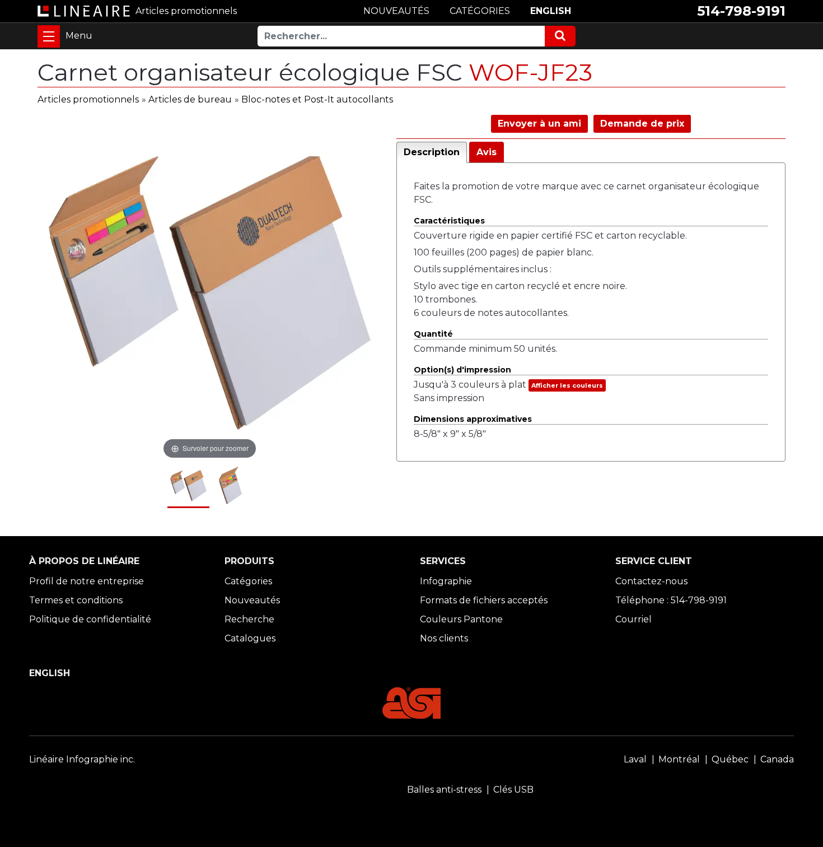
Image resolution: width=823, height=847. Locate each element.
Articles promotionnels (88, 99)
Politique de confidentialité (90, 619)
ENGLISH (550, 11)
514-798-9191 (741, 11)
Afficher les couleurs (567, 385)
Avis (486, 152)
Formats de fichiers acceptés (484, 600)
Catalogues (250, 638)
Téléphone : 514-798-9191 (671, 600)
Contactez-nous (651, 581)
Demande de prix (642, 123)
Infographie (446, 581)
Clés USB (513, 789)
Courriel (633, 619)
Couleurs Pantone (461, 619)
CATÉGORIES (480, 11)
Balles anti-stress (444, 789)
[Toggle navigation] (49, 36)
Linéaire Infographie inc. (82, 759)
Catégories (248, 581)
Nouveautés (252, 600)
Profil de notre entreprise (86, 581)
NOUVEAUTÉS (396, 11)
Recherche (249, 619)
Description (432, 152)
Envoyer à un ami (539, 123)
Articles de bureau (190, 99)
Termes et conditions (76, 600)
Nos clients (444, 638)
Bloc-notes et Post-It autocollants (317, 99)
